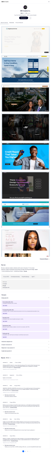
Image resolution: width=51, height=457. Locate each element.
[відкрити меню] (49, 2)
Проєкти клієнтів (4, 22)
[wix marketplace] (4, 1)
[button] (25, 39)
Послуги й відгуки (19, 22)
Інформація (11, 22)
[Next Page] (30, 451)
